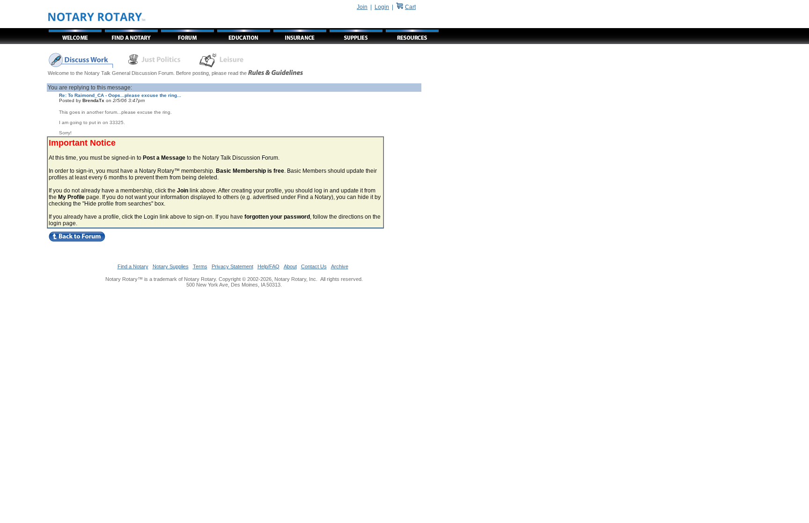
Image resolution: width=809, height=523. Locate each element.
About (290, 266)
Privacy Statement (232, 266)
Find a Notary (133, 266)
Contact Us (314, 266)
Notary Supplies (171, 266)
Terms (200, 266)
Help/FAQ (268, 266)
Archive (339, 266)
